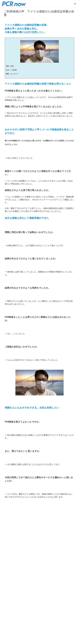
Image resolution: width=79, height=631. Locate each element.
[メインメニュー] (75, 3)
